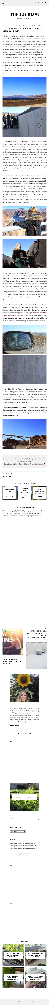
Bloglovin (41, 464)
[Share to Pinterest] (10, 477)
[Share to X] (3, 477)
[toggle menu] (3, 3)
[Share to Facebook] (6, 477)
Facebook (33, 464)
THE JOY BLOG (24, 14)
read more (14, 726)
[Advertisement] (24, 595)
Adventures (7, 473)
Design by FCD (30, 1002)
